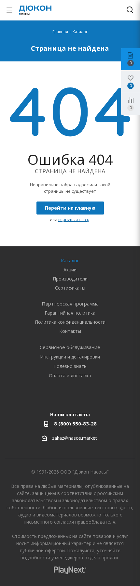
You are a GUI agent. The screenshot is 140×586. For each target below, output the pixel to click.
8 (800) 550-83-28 (75, 423)
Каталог (70, 260)
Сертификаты (70, 288)
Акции (70, 270)
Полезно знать (70, 366)
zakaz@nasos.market (75, 438)
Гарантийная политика (70, 313)
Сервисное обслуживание (70, 347)
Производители (70, 279)
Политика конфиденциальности (70, 322)
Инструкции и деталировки (70, 357)
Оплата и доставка (70, 375)
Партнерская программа (70, 303)
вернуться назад (74, 219)
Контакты (70, 331)
